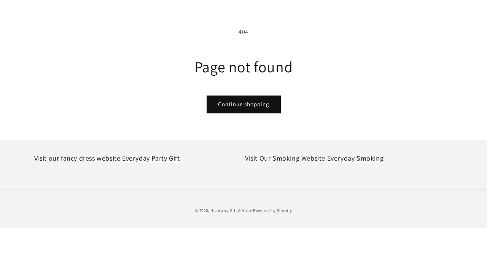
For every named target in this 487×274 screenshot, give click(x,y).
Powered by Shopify (272, 210)
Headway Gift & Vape (231, 210)
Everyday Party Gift (151, 158)
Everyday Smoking (355, 158)
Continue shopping (243, 104)
